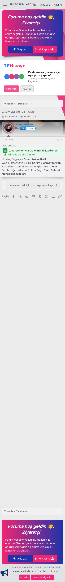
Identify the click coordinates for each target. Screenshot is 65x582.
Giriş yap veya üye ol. (21, 154)
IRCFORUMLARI (20, 4)
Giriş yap (21, 49)
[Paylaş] (57, 140)
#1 (62, 139)
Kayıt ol (27, 88)
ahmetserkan (11, 116)
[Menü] (5, 4)
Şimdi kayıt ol (43, 49)
